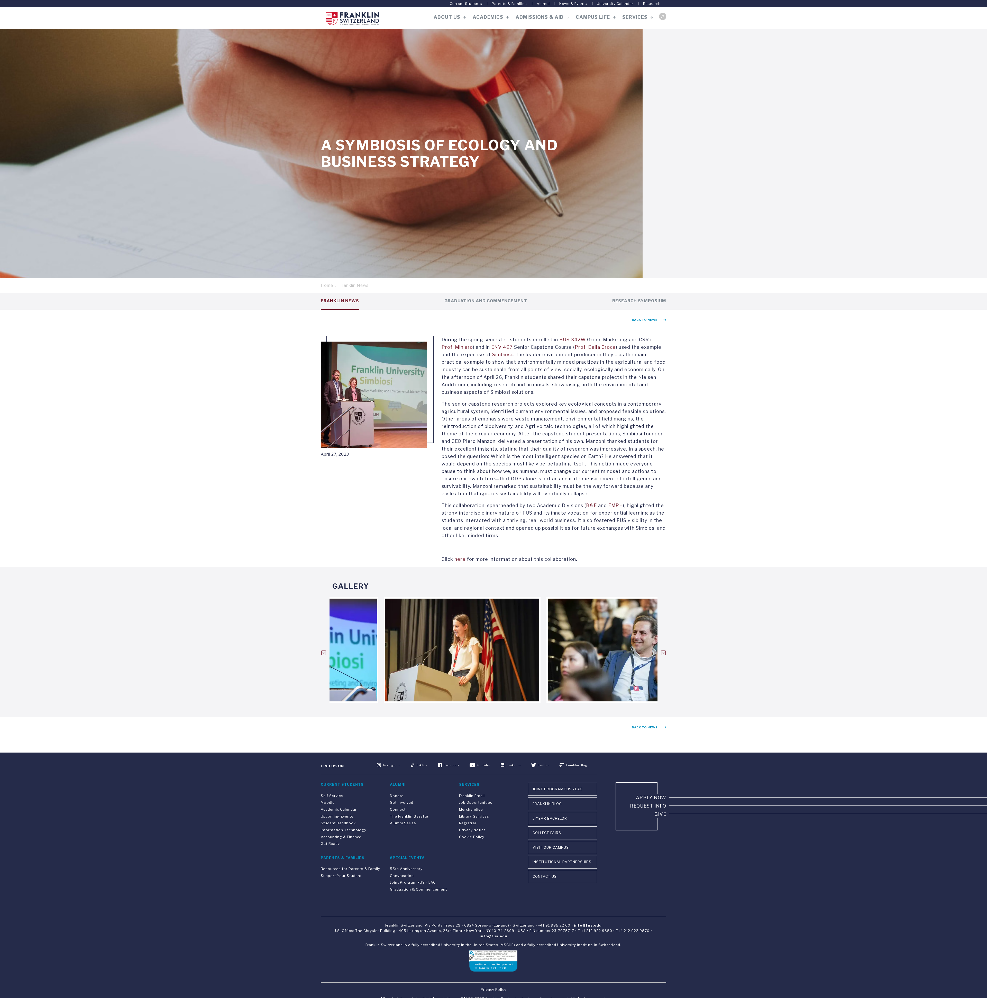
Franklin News (354, 285)
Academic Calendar (339, 809)
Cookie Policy (471, 837)
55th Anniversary (406, 869)
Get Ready (330, 843)
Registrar (468, 823)
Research (652, 4)
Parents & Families (509, 4)
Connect (398, 809)
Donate (397, 796)
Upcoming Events (337, 816)
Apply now (651, 797)
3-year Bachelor (550, 818)
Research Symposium (639, 300)
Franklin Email (472, 796)
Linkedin (514, 765)
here (459, 559)
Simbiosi (502, 354)
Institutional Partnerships (562, 862)
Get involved (401, 802)
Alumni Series (403, 823)
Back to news (644, 320)
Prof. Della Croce (595, 347)
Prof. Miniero (457, 347)
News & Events (573, 4)
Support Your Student (341, 876)
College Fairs (547, 833)
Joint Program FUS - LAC (413, 882)
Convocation (402, 876)
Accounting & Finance (341, 837)
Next (663, 653)
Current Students (466, 4)
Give (660, 814)
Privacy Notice (472, 830)
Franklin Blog (576, 765)
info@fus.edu (588, 925)
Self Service (332, 796)
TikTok (422, 765)
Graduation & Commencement (418, 889)
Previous (323, 653)
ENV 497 (502, 347)
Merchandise (471, 809)
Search (662, 16)
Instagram (391, 765)
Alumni (543, 4)
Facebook (452, 765)
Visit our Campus (551, 847)
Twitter (543, 765)
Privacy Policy (493, 989)
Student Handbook (338, 823)
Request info (648, 806)
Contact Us (545, 876)
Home (327, 285)
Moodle (328, 802)
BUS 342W (572, 339)
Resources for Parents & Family (350, 869)
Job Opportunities (475, 802)
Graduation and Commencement (485, 300)
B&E (591, 505)
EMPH (615, 505)
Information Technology (343, 830)
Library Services (474, 816)
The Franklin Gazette (409, 816)
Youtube (483, 765)
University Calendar (615, 4)
